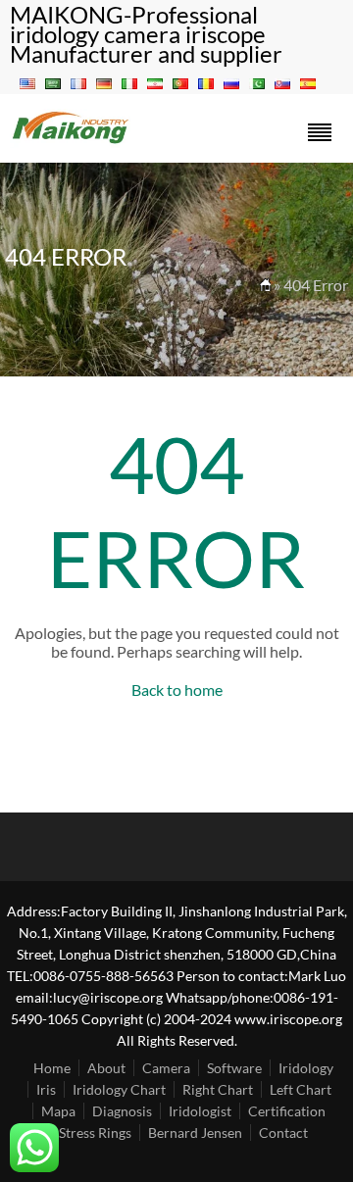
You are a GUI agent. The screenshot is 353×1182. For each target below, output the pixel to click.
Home (52, 1067)
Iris (46, 1089)
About (106, 1067)
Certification (287, 1111)
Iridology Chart (119, 1089)
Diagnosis (122, 1111)
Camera (166, 1067)
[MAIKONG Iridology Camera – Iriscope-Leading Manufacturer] (71, 141)
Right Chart (217, 1089)
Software (234, 1067)
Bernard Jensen (195, 1132)
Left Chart (300, 1089)
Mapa (58, 1111)
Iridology (305, 1067)
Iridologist (200, 1111)
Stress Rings (95, 1132)
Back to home (177, 689)
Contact (283, 1132)
